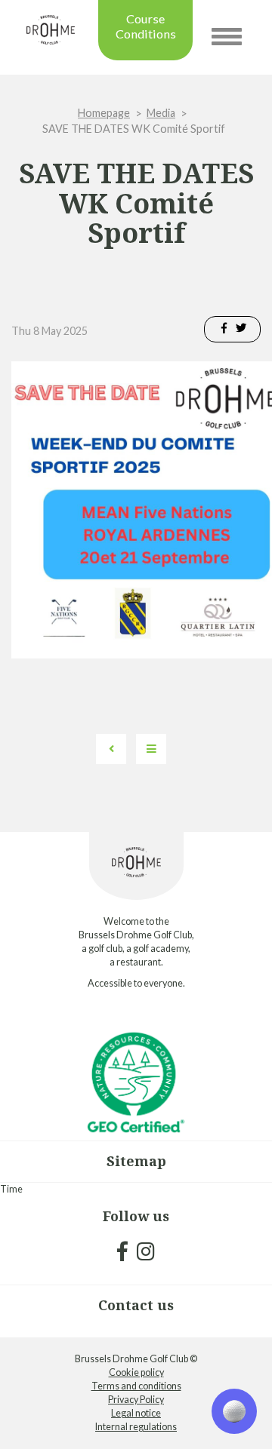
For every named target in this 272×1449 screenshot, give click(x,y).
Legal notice (136, 1413)
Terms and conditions (136, 1386)
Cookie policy (136, 1372)
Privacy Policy (136, 1399)
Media (161, 112)
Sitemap (136, 1161)
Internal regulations (136, 1426)
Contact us (136, 1305)
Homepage (104, 112)
